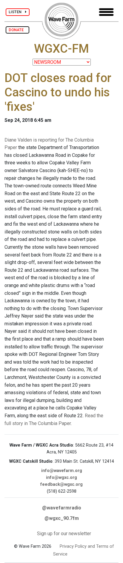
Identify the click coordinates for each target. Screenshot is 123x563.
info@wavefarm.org (61, 470)
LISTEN (17, 12)
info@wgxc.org (61, 477)
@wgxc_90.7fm (61, 518)
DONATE (17, 30)
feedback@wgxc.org (61, 484)
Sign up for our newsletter (64, 533)
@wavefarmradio (61, 508)
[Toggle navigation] (106, 12)
